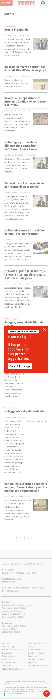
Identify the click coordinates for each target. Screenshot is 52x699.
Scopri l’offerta (17, 366)
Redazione (8, 239)
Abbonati (6, 3)
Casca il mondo (10, 26)
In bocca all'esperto (11, 319)
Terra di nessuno (10, 408)
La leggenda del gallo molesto (24, 411)
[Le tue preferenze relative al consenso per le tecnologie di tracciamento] (4, 694)
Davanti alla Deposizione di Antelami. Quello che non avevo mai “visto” (25, 102)
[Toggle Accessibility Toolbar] (46, 693)
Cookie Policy (8, 659)
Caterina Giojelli (10, 76)
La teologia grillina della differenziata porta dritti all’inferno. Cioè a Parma (21, 146)
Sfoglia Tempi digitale (12, 669)
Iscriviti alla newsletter (12, 650)
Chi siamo (6, 643)
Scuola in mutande (16, 29)
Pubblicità (7, 653)
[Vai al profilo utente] (43, 3)
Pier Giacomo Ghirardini (13, 155)
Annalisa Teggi (10, 35)
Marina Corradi (10, 111)
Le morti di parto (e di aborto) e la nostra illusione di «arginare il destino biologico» (25, 275)
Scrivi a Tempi (8, 646)
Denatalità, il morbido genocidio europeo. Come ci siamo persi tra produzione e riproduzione (25, 488)
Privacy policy (8, 656)
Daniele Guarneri (10, 192)
